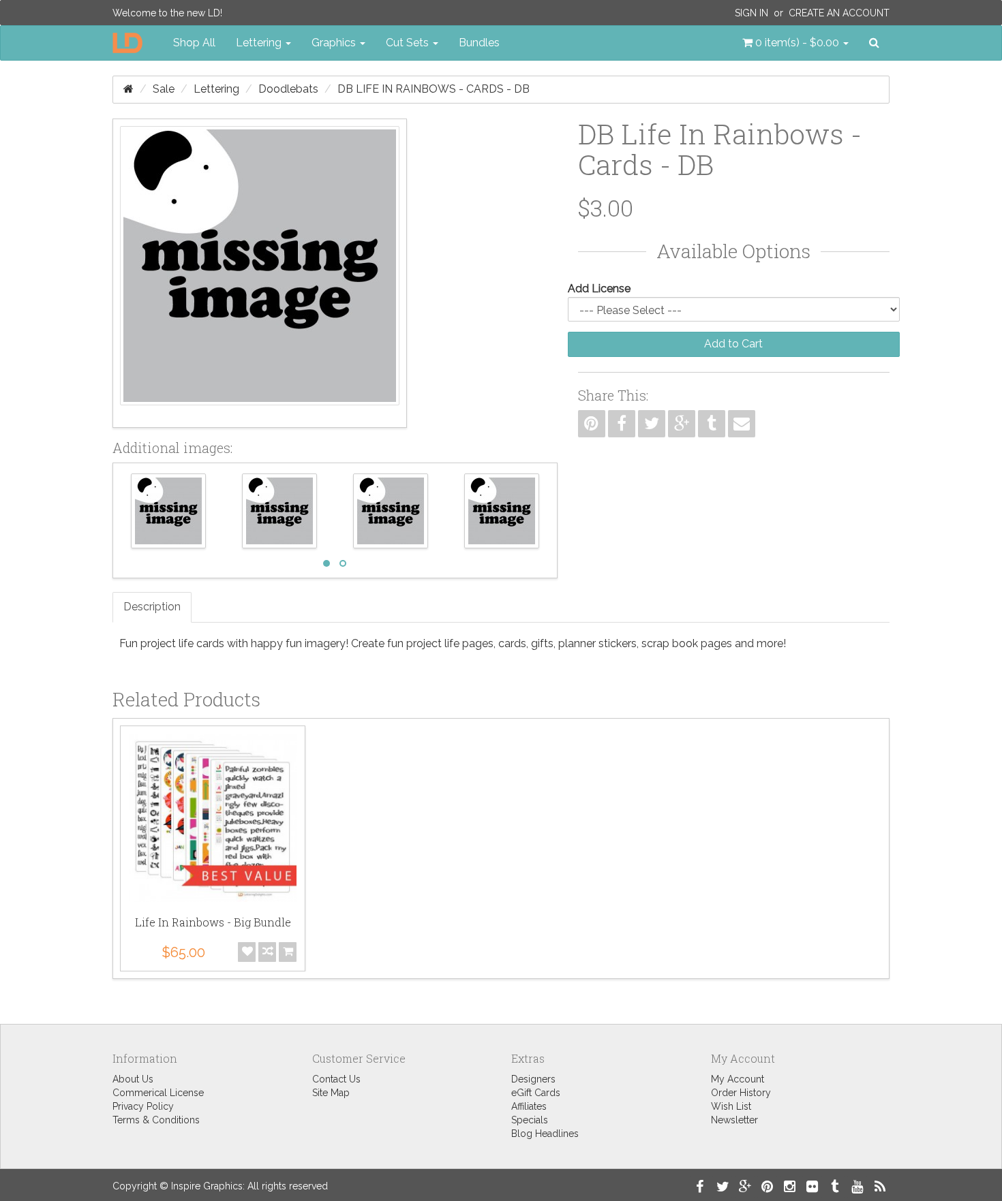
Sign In (751, 12)
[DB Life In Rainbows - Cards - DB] (259, 273)
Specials (529, 1119)
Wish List (731, 1106)
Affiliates (529, 1106)
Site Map (331, 1092)
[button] (795, 43)
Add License (599, 288)
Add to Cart (733, 343)
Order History (741, 1092)
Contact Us (336, 1079)
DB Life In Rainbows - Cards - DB (433, 88)
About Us (132, 1079)
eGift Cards (535, 1092)
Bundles (479, 42)
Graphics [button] (335, 42)
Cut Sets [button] (408, 42)
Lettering (216, 88)
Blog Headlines (545, 1133)
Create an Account (839, 12)
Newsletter (734, 1119)
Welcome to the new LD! (167, 12)
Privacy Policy (143, 1106)
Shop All (194, 42)
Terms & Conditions (156, 1119)
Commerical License (158, 1092)
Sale (163, 88)
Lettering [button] (260, 42)
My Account (737, 1079)
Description (152, 606)
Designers (533, 1079)
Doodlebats (288, 88)
